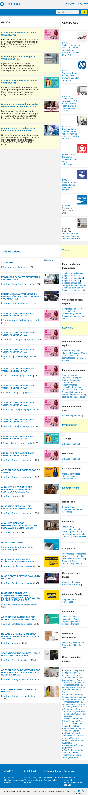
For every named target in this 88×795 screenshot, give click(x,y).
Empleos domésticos (22, 624)
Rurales (75, 444)
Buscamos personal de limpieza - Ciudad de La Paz (18, 57)
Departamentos (69, 479)
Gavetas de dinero (13, 542)
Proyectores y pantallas (74, 558)
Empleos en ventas (71, 280)
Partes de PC (69, 556)
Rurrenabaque (9, 320)
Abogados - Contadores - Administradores (72, 382)
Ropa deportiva (70, 620)
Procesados (67, 602)
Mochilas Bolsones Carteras (71, 622)
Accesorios (67, 512)
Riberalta (7, 409)
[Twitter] (83, 791)
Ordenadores (68, 554)
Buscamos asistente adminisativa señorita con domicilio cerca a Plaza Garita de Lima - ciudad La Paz (20, 596)
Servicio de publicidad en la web (69, 210)
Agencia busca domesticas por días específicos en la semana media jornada (20, 672)
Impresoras (23, 267)
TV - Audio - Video (78, 353)
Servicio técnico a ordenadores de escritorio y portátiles (70, 186)
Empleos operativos (71, 276)
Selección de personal (72, 387)
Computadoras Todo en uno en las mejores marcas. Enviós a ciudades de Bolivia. (71, 134)
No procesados (69, 599)
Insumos (16, 643)
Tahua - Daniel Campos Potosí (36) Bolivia (73, 729)
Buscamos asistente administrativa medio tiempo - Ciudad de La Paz (19, 105)
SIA (82, 794)
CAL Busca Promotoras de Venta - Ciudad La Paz (19, 33)
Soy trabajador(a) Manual (71, 312)
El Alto (5, 443)
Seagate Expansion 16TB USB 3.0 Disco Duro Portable (20, 654)
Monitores (81, 556)
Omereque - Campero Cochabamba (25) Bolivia (73, 710)
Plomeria (77, 416)
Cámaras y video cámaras (74, 536)
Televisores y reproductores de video (72, 528)
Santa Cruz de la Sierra (14, 547)
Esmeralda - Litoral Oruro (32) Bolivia (71, 756)
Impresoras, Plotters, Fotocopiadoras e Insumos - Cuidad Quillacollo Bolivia (74, 704)
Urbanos (16, 496)
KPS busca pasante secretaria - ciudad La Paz (21, 278)
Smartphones (68, 507)
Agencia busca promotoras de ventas (20, 471)
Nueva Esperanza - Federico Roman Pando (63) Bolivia (73, 740)
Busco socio (79, 397)
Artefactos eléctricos (71, 584)
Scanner (66, 561)
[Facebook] (79, 791)
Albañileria (67, 416)
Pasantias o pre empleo (23, 284)
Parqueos (75, 474)
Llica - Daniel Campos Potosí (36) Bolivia (73, 724)
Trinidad (6, 426)
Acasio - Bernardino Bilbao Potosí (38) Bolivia (73, 720)
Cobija (5, 375)
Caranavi (7, 339)
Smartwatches (68, 509)
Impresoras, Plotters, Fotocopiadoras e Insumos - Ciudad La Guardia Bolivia (74, 688)
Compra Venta (70, 487)
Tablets (80, 509)
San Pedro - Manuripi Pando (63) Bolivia (72, 751)
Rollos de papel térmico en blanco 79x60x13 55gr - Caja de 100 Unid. (20, 636)
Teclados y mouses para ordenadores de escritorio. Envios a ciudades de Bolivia (71, 50)
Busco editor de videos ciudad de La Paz (20, 577)
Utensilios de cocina (71, 582)
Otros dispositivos (20, 660)
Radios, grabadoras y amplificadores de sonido (73, 532)
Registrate (83, 3)
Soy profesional (69, 309)
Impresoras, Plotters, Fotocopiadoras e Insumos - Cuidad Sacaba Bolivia (74, 697)
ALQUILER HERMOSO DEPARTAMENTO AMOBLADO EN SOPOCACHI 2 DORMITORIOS (19, 525)
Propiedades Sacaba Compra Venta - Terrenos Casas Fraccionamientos (73, 680)
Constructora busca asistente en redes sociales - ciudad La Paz (18, 129)
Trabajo (66, 250)
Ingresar (71, 3)
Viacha (6, 392)
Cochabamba (9, 267)
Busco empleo (50, 780)
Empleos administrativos (73, 273)
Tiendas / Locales (70, 476)
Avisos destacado (32, 777)
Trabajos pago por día (30, 320)
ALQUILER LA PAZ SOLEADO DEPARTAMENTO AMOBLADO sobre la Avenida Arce (17, 489)
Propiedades (69, 424)
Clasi (9, 4)
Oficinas (66, 474)
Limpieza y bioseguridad (73, 643)
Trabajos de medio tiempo (24, 604)
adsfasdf (7, 262)
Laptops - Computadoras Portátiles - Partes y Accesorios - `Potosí (74, 672)
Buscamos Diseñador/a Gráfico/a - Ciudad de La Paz (18, 560)
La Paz (6, 284)
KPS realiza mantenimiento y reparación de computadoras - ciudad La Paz (21, 296)
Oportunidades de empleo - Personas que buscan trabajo (71, 236)
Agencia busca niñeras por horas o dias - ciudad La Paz (18, 618)
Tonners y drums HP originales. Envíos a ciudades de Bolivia (70, 77)
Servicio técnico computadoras (70, 356)
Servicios (67, 327)
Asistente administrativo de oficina (19, 690)
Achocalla (7, 356)
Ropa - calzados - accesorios (70, 618)
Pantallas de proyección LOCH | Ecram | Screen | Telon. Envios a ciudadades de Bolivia (71, 105)
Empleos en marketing (23, 566)
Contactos (9, 777)
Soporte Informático (21, 303)
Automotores (68, 351)
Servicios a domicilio (53, 777)
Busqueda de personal (70, 778)
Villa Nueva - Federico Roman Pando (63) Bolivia (74, 734)
